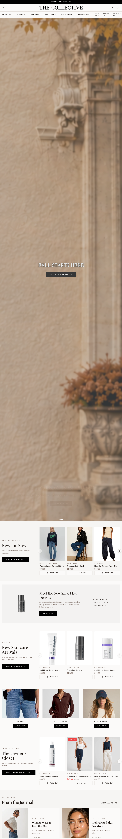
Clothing (21, 15)
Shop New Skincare (15, 666)
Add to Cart (54, 573)
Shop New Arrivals (15, 560)
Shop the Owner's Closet (19, 772)
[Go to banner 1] (59, 519)
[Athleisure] (60, 703)
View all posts (109, 803)
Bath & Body (50, 15)
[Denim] (20, 703)
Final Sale (97, 15)
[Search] (4, 7)
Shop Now (48, 613)
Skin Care (35, 15)
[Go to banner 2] (61, 519)
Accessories (83, 15)
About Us (106, 15)
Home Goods (66, 15)
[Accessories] (101, 703)
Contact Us (117, 15)
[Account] (112, 7)
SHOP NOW (59, 503)
